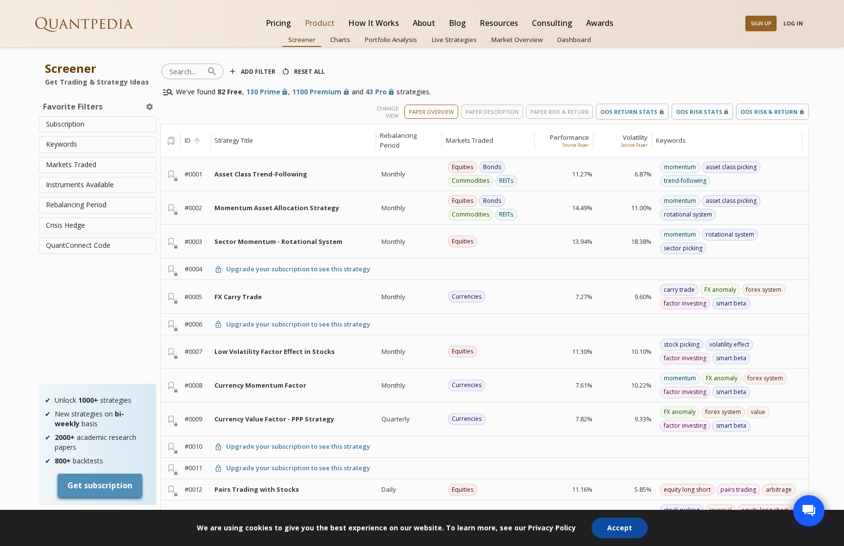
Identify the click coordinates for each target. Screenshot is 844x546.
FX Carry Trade (238, 296)
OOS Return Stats (628, 111)
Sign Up (761, 23)
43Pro (376, 91)
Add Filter (258, 71)
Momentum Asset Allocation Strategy (276, 207)
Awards (599, 23)
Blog (457, 23)
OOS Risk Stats (699, 111)
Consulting (552, 23)
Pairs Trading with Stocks (256, 489)
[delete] (149, 106)
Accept (619, 527)
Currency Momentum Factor (260, 385)
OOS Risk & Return (769, 111)
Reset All (309, 71)
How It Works (373, 23)
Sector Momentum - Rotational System (278, 241)
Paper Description (492, 111)
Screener (302, 39)
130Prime (263, 91)
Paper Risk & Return (559, 111)
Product (320, 23)
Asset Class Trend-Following (260, 174)
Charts (340, 39)
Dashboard (574, 39)
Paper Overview (431, 111)
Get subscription (99, 485)
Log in (793, 23)
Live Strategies (454, 39)
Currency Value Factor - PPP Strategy (274, 419)
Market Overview (517, 39)
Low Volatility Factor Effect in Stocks (274, 351)
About (424, 23)
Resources (499, 23)
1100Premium (316, 91)
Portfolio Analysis (391, 39)
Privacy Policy (552, 527)
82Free (229, 91)
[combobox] (97, 124)
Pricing (278, 23)
